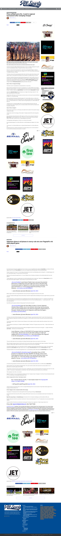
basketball (46, 512)
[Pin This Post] (23, 22)
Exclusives (5, 8)
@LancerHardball (16, 282)
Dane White (14, 481)
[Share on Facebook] (12, 22)
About (39, 8)
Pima (49, 512)
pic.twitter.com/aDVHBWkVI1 (25, 288)
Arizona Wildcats (46, 506)
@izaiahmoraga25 (26, 352)
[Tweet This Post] (17, 22)
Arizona (52, 514)
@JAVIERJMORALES (19, 404)
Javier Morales (13, 17)
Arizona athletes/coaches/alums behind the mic (30, 511)
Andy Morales (26, 528)
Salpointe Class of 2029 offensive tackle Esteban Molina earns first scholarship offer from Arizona (30, 495)
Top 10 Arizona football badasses (28, 506)
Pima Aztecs (14, 217)
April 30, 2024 (34, 291)
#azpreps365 (44, 379)
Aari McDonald (47, 515)
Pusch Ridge (50, 513)
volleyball (52, 512)
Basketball (24, 518)
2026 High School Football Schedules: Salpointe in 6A (46, 494)
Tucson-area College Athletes (27, 513)
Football (24, 519)
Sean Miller (51, 506)
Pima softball (18, 217)
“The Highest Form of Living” (33, 409)
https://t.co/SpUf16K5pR (17, 381)
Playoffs (54, 513)
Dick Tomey (42, 515)
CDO (47, 513)
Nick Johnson (49, 514)
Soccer (42, 513)
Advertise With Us (34, 8)
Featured (42, 506)
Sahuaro (44, 513)
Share (8, 24)
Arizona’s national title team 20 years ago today (30, 508)
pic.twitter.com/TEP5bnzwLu (28, 358)
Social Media (27, 8)
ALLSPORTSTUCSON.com (11, 406)
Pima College (51, 515)
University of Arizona (12, 8)
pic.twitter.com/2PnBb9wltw (31, 335)
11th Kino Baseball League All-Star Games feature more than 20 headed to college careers (12, 232)
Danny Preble (18, 481)
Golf (55, 515)
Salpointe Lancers (29, 481)
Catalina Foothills (43, 514)
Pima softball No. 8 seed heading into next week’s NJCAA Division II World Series (34, 232)
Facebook (24, 522)
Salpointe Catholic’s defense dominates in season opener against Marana (13, 495)
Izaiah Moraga (23, 481)
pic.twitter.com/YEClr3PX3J (18, 311)
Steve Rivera (25, 529)
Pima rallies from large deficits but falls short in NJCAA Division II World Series (23, 231)
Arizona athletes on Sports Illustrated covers (30, 516)
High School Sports (20, 8)
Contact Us (44, 8)
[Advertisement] (23, 33)
